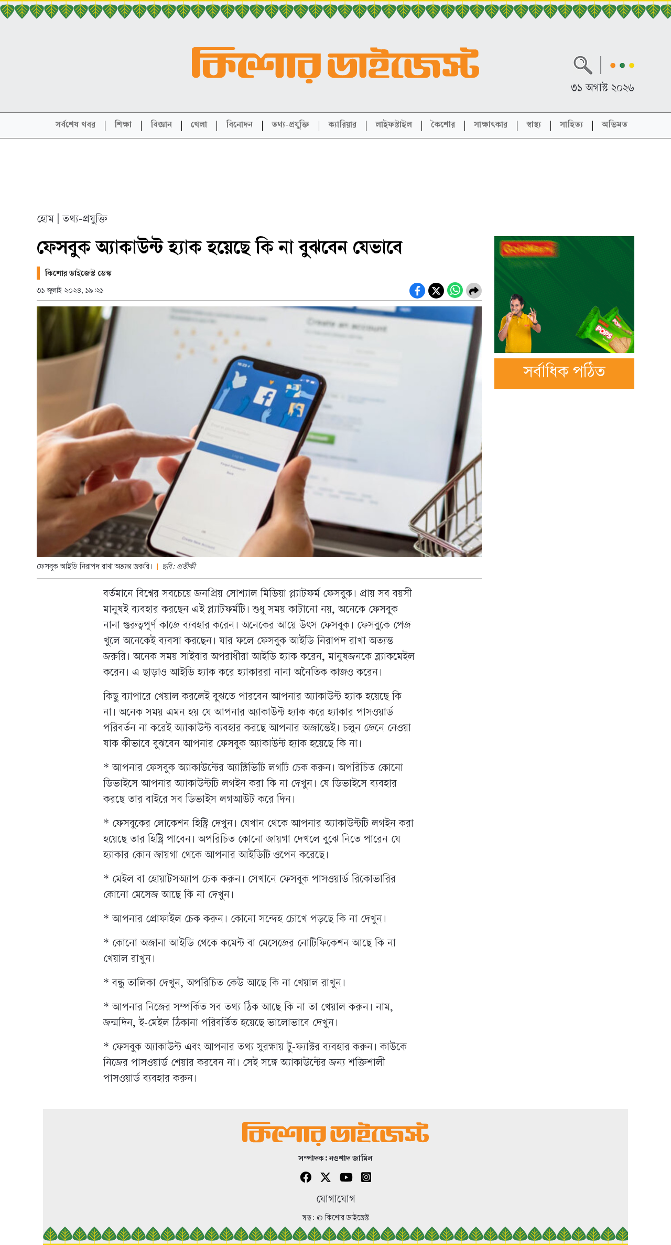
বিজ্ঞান (161, 126)
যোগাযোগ (335, 1200)
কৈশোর (443, 126)
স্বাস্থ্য (533, 126)
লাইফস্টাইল (393, 126)
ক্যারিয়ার (342, 126)
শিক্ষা (123, 126)
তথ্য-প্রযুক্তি (290, 126)
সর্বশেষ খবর (75, 126)
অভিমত (614, 126)
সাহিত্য (571, 126)
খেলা (199, 126)
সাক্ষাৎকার (490, 126)
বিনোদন (239, 126)
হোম (45, 220)
